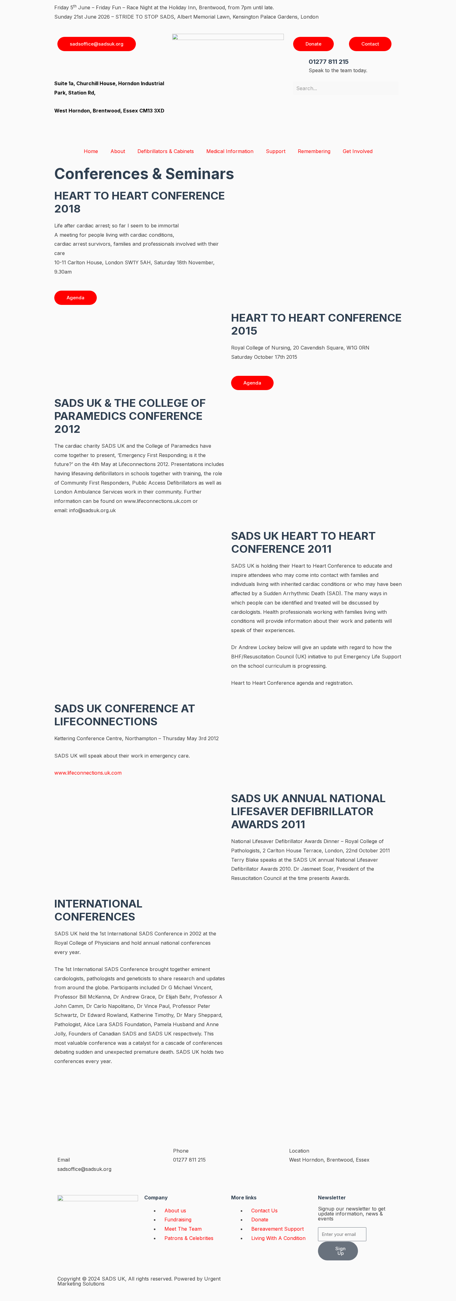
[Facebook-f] (239, 1284)
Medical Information (229, 151)
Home (91, 151)
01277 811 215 (329, 61)
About (117, 151)
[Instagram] (82, 65)
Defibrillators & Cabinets (165, 151)
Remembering (314, 151)
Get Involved (358, 151)
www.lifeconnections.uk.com (88, 773)
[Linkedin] (99, 65)
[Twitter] (116, 65)
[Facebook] (65, 65)
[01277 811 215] (301, 65)
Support (275, 151)
